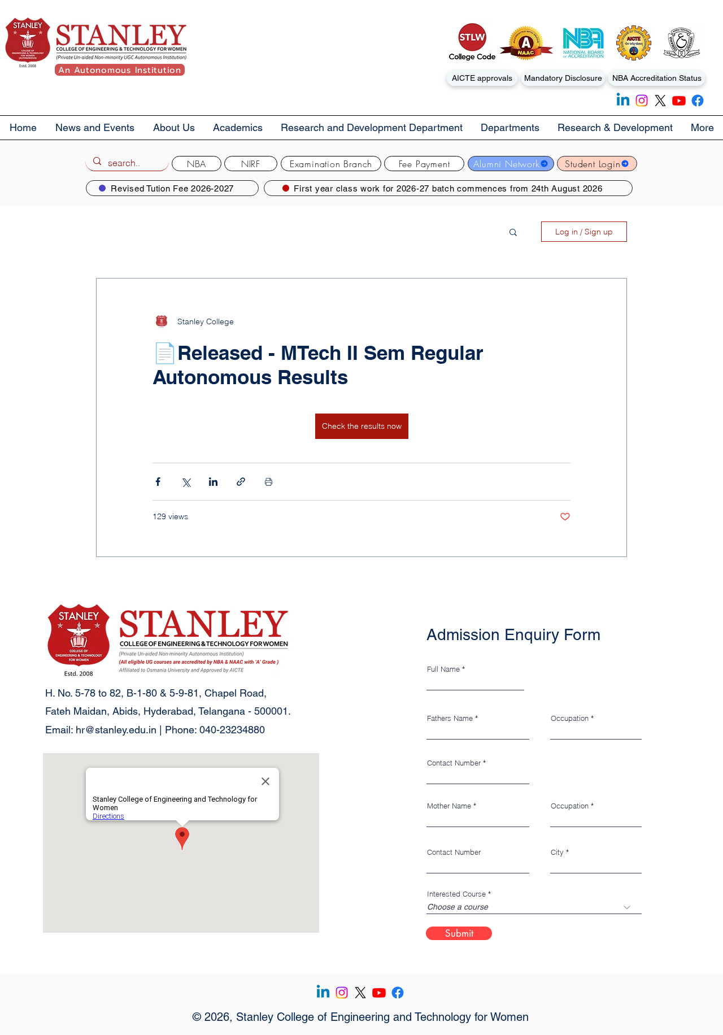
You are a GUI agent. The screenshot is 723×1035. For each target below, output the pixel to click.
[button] (173, 128)
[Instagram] (642, 100)
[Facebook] (697, 100)
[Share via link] (241, 481)
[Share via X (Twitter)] (185, 481)
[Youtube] (679, 100)
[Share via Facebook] (158, 481)
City (557, 852)
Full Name (443, 669)
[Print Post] (268, 481)
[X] (660, 100)
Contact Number (454, 763)
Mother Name (449, 806)
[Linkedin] (623, 100)
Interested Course (456, 894)
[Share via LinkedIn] (213, 481)
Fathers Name (450, 718)
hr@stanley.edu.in (116, 730)
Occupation (570, 718)
